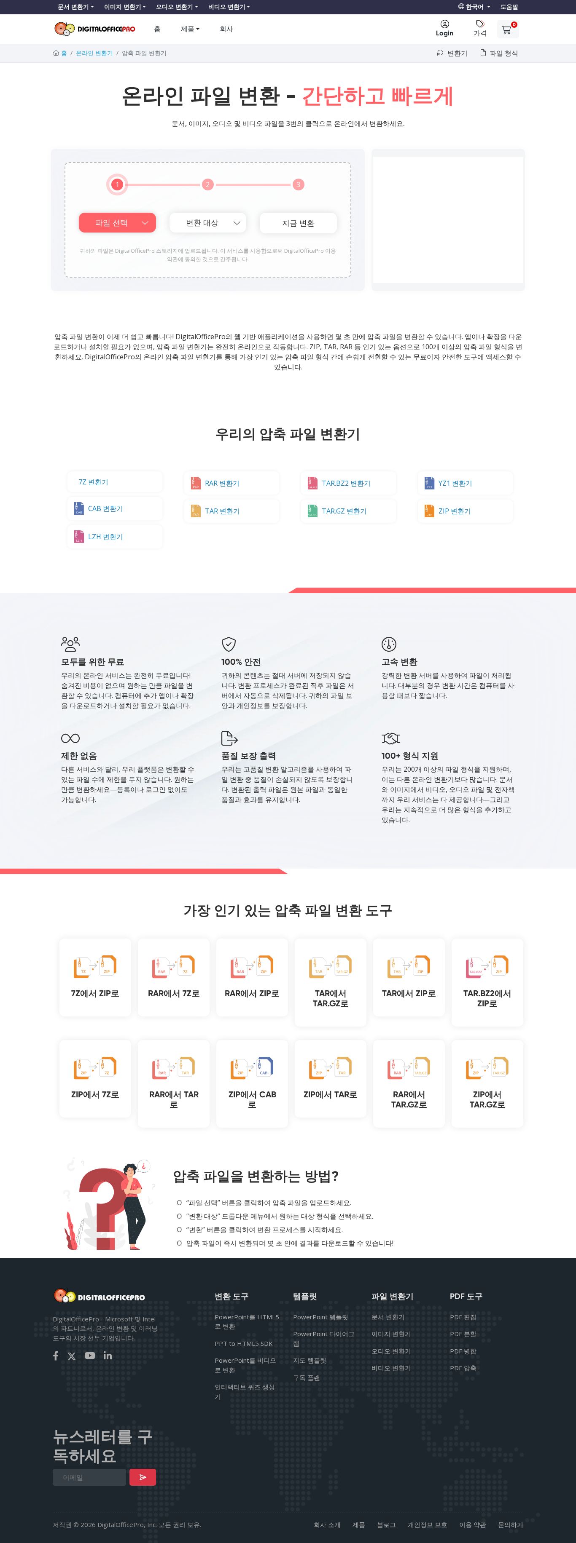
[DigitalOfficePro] (95, 29)
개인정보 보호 (427, 1524)
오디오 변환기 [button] (174, 7)
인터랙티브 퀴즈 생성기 (245, 1392)
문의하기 (510, 1524)
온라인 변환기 (94, 53)
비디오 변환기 (391, 1368)
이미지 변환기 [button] (122, 7)
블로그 (386, 1524)
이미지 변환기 (391, 1333)
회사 (226, 29)
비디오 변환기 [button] (226, 7)
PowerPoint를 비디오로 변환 (245, 1365)
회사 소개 (327, 1524)
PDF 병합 (463, 1351)
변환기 (457, 53)
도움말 (509, 7)
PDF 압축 (463, 1368)
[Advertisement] (448, 220)
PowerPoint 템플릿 (320, 1317)
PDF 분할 (463, 1333)
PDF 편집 (463, 1317)
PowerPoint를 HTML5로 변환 (247, 1322)
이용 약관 (472, 1524)
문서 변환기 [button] (73, 7)
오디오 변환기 (391, 1351)
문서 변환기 (388, 1317)
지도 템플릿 (309, 1360)
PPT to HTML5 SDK (244, 1343)
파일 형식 (503, 53)
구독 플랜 (306, 1377)
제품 (187, 29)
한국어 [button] (474, 7)
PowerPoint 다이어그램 (324, 1338)
